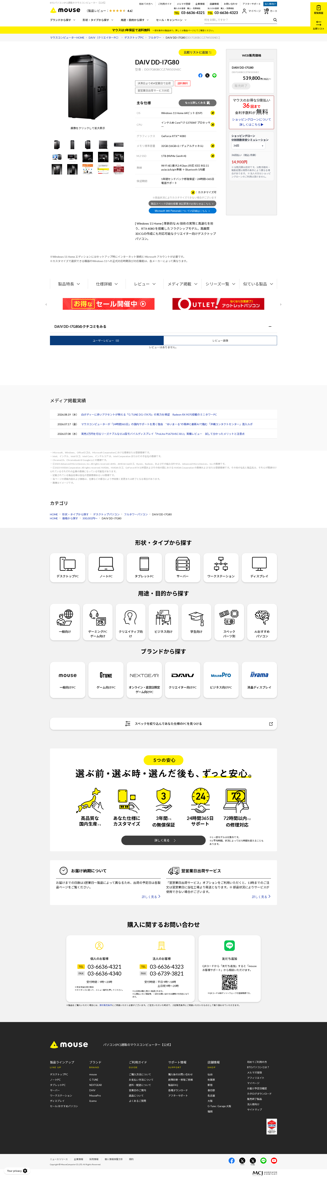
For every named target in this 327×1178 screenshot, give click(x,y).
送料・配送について (140, 1084)
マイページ (254, 10)
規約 (131, 1159)
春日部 (211, 1090)
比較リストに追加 (196, 52)
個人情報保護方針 (114, 1159)
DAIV (92, 1090)
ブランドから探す (60, 20)
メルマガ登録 (183, 3)
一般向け (65, 631)
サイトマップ (254, 1109)
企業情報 (200, 3)
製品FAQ (173, 1084)
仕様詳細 (104, 284)
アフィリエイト (255, 1077)
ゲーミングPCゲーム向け (97, 634)
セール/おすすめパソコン (64, 1106)
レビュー (142, 284)
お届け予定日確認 (257, 1088)
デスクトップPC (68, 576)
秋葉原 (211, 1079)
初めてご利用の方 (257, 1061)
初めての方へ (146, 3)
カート (273, 10)
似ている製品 (255, 284)
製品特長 (66, 284)
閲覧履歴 (318, 13)
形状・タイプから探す (96, 20)
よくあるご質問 (137, 1100)
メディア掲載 (179, 284)
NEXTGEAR (95, 1084)
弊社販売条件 (106, 1005)
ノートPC (106, 576)
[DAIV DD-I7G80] (57, 145)
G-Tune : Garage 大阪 (219, 1106)
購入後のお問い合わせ (180, 1074)
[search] (274, 20)
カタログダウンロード (259, 1093)
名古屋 (211, 1095)
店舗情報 (214, 3)
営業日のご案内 (137, 1090)
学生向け (196, 631)
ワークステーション (221, 576)
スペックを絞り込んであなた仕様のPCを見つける (168, 723)
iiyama (93, 1100)
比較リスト (318, 28)
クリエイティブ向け (131, 634)
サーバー (183, 576)
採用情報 (93, 1159)
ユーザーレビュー (107, 340)
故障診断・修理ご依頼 (180, 1079)
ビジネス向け (163, 631)
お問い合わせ (230, 3)
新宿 (210, 1084)
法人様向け (270, 3)
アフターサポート (252, 3)
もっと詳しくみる (195, 102)
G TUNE (93, 1079)
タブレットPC (144, 576)
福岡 (210, 1111)
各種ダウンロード (178, 1090)
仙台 (210, 1074)
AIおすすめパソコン (262, 634)
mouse (93, 1074)
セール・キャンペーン (169, 20)
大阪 (210, 1100)
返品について (136, 1095)
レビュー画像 (220, 340)
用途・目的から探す (133, 20)
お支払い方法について (141, 1079)
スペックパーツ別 (229, 634)
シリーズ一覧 (217, 284)
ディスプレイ (259, 576)
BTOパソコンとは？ (258, 1067)
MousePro (95, 1095)
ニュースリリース (59, 1159)
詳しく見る (162, 840)
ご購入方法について (140, 1074)
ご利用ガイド (165, 3)
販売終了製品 (254, 1098)
